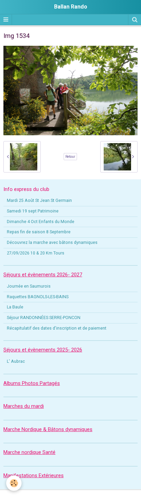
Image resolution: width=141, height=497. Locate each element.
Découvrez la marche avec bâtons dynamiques (52, 242)
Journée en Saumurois (29, 286)
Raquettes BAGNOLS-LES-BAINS (37, 296)
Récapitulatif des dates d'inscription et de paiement (56, 328)
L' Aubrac (16, 361)
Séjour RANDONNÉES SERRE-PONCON (43, 317)
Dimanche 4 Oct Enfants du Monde (40, 221)
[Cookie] (14, 483)
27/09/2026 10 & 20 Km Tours (35, 253)
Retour (70, 156)
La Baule (15, 307)
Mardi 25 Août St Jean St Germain (39, 200)
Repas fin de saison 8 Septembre (38, 232)
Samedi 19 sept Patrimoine (33, 211)
